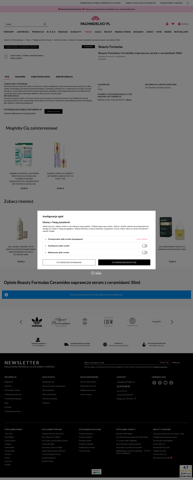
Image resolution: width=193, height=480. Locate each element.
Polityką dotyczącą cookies (102, 226)
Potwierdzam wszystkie (124, 262)
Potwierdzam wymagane (69, 262)
